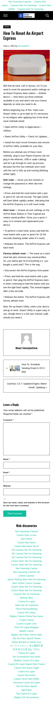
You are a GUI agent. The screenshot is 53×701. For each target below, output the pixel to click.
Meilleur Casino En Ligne (26, 660)
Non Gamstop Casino (26, 568)
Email (6, 472)
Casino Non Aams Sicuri (26, 546)
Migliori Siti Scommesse (26, 697)
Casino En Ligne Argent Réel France (26, 664)
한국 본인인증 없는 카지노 (26, 649)
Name (6, 459)
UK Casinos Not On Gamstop (26, 550)
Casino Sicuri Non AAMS (26, 679)
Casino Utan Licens (26, 535)
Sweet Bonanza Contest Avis (26, 642)
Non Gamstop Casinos (26, 531)
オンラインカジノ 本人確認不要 (26, 645)
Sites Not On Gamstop (26, 605)
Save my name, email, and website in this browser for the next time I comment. (26, 504)
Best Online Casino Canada (26, 583)
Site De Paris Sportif (26, 686)
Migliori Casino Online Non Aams (26, 616)
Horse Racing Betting (26, 609)
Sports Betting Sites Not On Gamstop (26, 579)
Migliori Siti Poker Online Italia (26, 634)
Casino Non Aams (26, 542)
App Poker (26, 690)
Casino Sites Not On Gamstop (26, 561)
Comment (8, 420)
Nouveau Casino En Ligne (26, 682)
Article (7, 27)
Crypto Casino (26, 620)
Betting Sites (26, 597)
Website (7, 486)
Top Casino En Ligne (26, 693)
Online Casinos (26, 575)
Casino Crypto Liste (26, 623)
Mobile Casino (26, 631)
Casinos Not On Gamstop (23, 5)
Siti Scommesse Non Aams (26, 656)
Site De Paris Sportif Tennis (26, 638)
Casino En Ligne (26, 601)
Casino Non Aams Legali (26, 668)
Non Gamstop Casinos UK (26, 572)
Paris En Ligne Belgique (26, 627)
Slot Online (26, 539)
